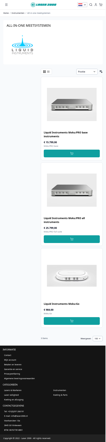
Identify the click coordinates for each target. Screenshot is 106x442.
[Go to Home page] (43, 5)
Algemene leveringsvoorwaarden (19, 378)
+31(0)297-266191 (16, 411)
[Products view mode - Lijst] (48, 71)
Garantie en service (13, 369)
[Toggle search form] (90, 4)
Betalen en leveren (13, 364)
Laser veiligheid (11, 395)
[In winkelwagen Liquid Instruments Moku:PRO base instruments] (72, 153)
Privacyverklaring (12, 373)
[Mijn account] (95, 4)
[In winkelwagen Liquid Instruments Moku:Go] (72, 321)
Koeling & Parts (60, 395)
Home (6, 13)
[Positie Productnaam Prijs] (87, 72)
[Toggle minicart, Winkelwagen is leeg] (100, 4)
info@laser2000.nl (19, 416)
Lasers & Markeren (13, 390)
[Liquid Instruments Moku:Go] (72, 275)
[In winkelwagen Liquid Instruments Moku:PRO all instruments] (72, 239)
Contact (7, 355)
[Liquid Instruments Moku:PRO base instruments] (72, 104)
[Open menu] (6, 5)
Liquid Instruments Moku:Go (61, 303)
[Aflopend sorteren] (101, 71)
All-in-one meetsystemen (38, 13)
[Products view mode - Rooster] (44, 71)
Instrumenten (18, 13)
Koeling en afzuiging (13, 399)
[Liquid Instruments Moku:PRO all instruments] (72, 190)
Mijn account (10, 360)
